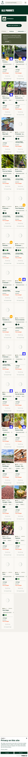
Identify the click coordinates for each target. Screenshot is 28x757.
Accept (7, 752)
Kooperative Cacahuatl (18, 172)
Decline (21, 752)
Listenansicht (21, 31)
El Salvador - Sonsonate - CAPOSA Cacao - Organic (20, 247)
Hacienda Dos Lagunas (18, 99)
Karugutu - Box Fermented (18, 467)
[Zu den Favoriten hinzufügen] (12, 47)
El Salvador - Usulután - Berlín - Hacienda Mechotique (8, 284)
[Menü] (25, 2)
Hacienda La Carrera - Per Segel (20, 283)
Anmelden (7, 41)
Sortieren (11, 31)
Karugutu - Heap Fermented (6, 503)
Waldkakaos (10, 18)
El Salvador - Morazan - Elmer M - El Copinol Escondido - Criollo (8, 210)
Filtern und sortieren (13, 25)
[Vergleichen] (12, 50)
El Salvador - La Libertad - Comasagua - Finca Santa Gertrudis (19, 136)
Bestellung (7, 76)
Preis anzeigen (6, 73)
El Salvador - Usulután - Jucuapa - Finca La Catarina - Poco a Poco (8, 359)
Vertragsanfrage (7, 78)
